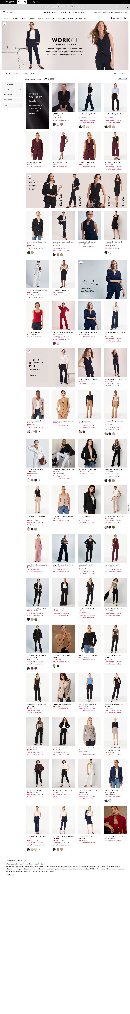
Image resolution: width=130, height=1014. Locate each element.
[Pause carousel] (128, 7)
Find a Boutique (119, 12)
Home (6, 73)
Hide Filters (9, 79)
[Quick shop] (65, 124)
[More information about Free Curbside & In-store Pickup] (46, 78)
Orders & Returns (108, 12)
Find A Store (122, 79)
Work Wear (15, 73)
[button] (125, 18)
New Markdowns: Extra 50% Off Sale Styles (57, 7)
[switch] (51, 79)
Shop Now (79, 7)
